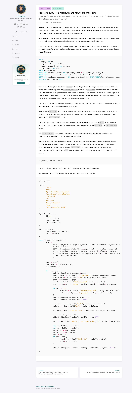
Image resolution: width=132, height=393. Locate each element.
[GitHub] (18, 24)
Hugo (42, 388)
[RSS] (18, 27)
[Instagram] (24, 24)
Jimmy (58, 388)
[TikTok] (21, 27)
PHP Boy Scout (21, 16)
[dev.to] (15, 24)
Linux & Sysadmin (45, 8)
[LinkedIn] (27, 24)
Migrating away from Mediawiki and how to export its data (67, 12)
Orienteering (58, 8)
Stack (49, 388)
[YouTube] (24, 27)
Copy (116, 60)
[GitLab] (21, 24)
